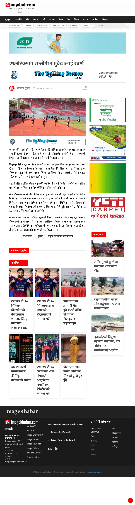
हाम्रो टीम (53, 448)
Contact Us (32, 426)
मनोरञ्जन (8, 30)
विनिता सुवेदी (23, 88)
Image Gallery (33, 448)
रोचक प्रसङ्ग (116, 433)
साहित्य (95, 19)
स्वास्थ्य (52, 19)
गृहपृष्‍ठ (8, 19)
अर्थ (43, 19)
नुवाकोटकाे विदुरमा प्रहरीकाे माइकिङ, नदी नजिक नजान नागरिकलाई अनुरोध (107, 343)
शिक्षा (61, 19)
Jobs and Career (33, 453)
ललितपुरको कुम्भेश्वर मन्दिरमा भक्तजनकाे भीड (106, 266)
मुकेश (40, 236)
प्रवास (29, 30)
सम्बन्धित (15, 263)
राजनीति (18, 19)
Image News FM (34, 444)
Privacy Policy (33, 457)
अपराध (85, 19)
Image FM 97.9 (33, 439)
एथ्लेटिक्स (27, 236)
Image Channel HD (35, 435)
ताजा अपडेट (98, 234)
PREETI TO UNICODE (96, 430)
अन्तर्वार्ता (19, 30)
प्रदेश (27, 19)
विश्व (68, 19)
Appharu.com (96, 472)
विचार (76, 19)
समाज (35, 19)
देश (92, 436)
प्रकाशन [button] (117, 24)
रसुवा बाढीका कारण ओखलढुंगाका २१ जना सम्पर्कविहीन (107, 304)
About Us (31, 430)
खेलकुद (105, 19)
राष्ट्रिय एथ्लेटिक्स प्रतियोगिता (60, 236)
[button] (128, 24)
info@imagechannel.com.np (16, 461)
